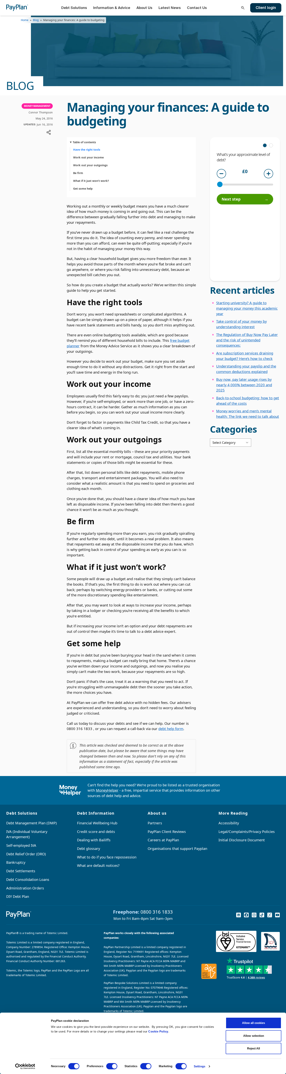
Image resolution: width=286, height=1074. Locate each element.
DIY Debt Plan (17, 896)
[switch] (111, 1066)
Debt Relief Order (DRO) (26, 853)
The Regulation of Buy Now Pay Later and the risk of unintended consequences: (247, 340)
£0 (245, 171)
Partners (155, 822)
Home (24, 20)
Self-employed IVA (21, 845)
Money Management (37, 106)
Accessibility (228, 822)
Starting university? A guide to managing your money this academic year (247, 308)
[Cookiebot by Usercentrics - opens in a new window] (25, 1066)
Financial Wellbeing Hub (97, 822)
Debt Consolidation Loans (27, 879)
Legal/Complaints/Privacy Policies (246, 831)
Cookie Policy (158, 1031)
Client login (266, 7)
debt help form (170, 728)
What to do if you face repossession (106, 857)
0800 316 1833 (156, 912)
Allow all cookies (253, 1022)
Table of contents (84, 142)
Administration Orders (25, 888)
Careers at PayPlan (163, 839)
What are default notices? (98, 865)
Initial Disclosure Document (241, 839)
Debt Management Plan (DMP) (31, 822)
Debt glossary (88, 848)
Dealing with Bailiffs (94, 839)
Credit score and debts (96, 831)
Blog (36, 20)
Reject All (253, 1048)
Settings (199, 1066)
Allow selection (253, 1035)
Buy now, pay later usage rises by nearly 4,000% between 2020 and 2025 (244, 384)
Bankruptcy (15, 862)
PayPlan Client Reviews (167, 831)
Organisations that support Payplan (177, 848)
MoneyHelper (107, 790)
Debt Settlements (20, 870)
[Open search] (243, 8)
